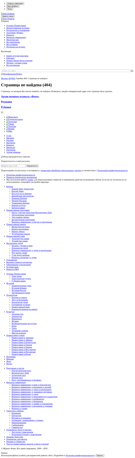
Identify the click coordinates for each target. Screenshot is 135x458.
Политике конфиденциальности (80, 455)
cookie (30, 180)
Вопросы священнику (16, 37)
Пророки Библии (19, 198)
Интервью (11, 357)
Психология (11, 295)
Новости (10, 35)
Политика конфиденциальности (20, 175)
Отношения (11, 260)
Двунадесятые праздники (23, 215)
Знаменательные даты (21, 286)
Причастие (16, 415)
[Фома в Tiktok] (10, 124)
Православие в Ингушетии (24, 349)
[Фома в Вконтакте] (12, 117)
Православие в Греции (22, 345)
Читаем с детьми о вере (16, 63)
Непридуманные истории (17, 28)
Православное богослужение (19, 60)
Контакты (10, 143)
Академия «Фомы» (14, 33)
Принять (100, 456)
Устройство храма (20, 241)
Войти (19, 74)
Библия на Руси (19, 205)
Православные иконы (16, 224)
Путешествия (12, 267)
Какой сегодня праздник (17, 56)
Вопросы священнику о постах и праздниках (32, 222)
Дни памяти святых (20, 217)
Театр (14, 328)
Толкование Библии (21, 203)
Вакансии (10, 147)
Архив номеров (13, 152)
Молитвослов (12, 40)
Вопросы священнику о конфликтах (28, 399)
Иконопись (17, 319)
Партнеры (10, 150)
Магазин (10, 138)
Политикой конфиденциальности (113, 170)
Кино (14, 326)
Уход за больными (20, 300)
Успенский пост (19, 375)
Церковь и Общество (15, 442)
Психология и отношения (17, 30)
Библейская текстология (22, 196)
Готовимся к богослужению (18, 430)
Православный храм (15, 236)
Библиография (18, 208)
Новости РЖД (12, 269)
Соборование (18, 425)
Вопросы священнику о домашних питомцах (32, 392)
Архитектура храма (20, 238)
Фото (8, 361)
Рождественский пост (21, 371)
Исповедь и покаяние (21, 418)
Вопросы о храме (19, 408)
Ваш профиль (12, 6)
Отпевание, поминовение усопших (27, 420)
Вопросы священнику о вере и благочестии (31, 385)
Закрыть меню (8, 16)
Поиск (9, 9)
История (10, 283)
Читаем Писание (19, 201)
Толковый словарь (20, 331)
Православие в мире (15, 335)
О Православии (19, 281)
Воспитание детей (14, 243)
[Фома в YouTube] (11, 126)
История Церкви (19, 288)
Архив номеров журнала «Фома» (20, 96)
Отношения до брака (21, 304)
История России (19, 290)
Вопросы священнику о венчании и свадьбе (31, 387)
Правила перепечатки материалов (21, 177)
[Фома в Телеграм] (11, 122)
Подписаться (32, 166)
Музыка (15, 321)
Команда (10, 145)
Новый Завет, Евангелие (23, 189)
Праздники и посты (15, 368)
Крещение (16, 413)
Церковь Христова (14, 437)
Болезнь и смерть (19, 297)
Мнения (10, 359)
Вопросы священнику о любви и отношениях (32, 404)
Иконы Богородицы (21, 227)
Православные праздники (18, 210)
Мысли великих (19, 333)
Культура (10, 312)
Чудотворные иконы (21, 234)
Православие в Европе (22, 347)
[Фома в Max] (9, 131)
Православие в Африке (22, 340)
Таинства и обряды (15, 411)
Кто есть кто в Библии (22, 194)
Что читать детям (19, 253)
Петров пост (17, 378)
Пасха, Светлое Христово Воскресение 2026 (32, 212)
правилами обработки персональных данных (61, 170)
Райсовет (10, 58)
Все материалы (13, 42)
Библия (9, 186)
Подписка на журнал (15, 47)
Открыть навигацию (15, 3)
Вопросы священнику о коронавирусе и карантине (34, 397)
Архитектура (17, 314)
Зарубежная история (21, 293)
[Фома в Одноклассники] (14, 119)
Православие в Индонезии (24, 352)
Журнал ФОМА (8, 78)
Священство (17, 427)
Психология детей (20, 248)
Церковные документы (16, 439)
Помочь (10, 13)
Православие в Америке (22, 338)
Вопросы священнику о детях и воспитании (31, 250)
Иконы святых (18, 231)
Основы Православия (16, 25)
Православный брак (21, 307)
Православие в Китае (21, 354)
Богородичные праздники (23, 220)
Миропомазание (19, 423)
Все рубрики (12, 44)
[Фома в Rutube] (10, 129)
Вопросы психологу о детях (24, 257)
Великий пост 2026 (20, 373)
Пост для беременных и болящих (26, 380)
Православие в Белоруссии (24, 342)
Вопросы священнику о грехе (25, 394)
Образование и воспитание (18, 265)
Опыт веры (17, 276)
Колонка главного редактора (19, 262)
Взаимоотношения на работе (24, 309)
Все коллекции (13, 65)
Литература (17, 316)
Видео (9, 364)
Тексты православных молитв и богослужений (27, 444)
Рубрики (6, 107)
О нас (8, 136)
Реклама (10, 140)
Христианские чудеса (21, 278)
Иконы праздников (20, 229)
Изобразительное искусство (24, 323)
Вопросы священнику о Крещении (27, 401)
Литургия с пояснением (22, 432)
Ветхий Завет (18, 191)
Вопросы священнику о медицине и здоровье (32, 406)
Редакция (6, 101)
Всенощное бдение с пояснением (27, 434)
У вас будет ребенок (21, 255)
